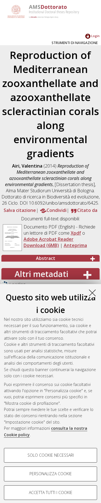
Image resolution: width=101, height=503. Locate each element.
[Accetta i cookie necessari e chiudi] (92, 292)
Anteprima (75, 245)
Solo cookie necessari (50, 455)
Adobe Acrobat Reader (49, 239)
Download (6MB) (41, 245)
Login (95, 36)
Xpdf (76, 233)
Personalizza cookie (50, 473)
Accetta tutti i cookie (50, 492)
